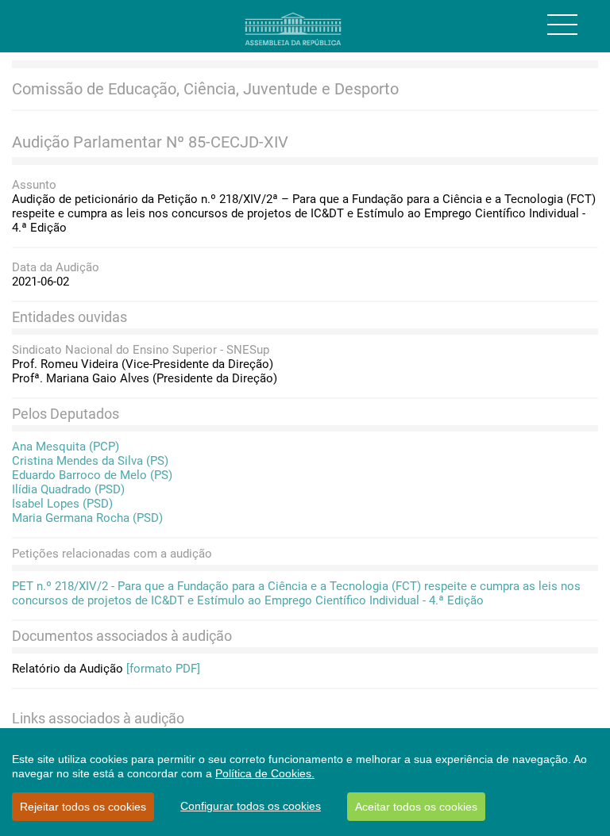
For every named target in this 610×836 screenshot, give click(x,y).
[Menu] (562, 24)
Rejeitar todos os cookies (83, 806)
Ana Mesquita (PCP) (65, 446)
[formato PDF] (163, 669)
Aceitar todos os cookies (416, 806)
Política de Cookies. (265, 773)
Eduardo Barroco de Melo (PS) (92, 475)
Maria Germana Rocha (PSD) (87, 518)
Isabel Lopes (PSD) (62, 504)
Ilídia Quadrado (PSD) (68, 489)
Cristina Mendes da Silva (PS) (90, 461)
